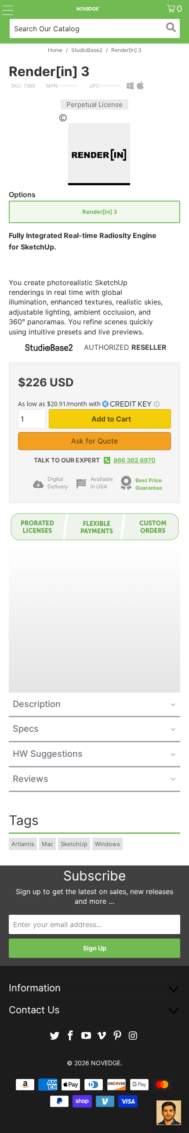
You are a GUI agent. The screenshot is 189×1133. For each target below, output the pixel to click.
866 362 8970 (134, 460)
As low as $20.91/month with (60, 404)
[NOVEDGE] (88, 9)
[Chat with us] (168, 1112)
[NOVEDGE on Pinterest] (117, 1036)
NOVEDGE (105, 1063)
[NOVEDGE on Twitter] (55, 1036)
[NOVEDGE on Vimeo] (102, 1036)
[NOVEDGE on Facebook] (70, 1036)
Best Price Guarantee (148, 484)
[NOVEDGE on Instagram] (133, 1036)
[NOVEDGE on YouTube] (86, 1036)
